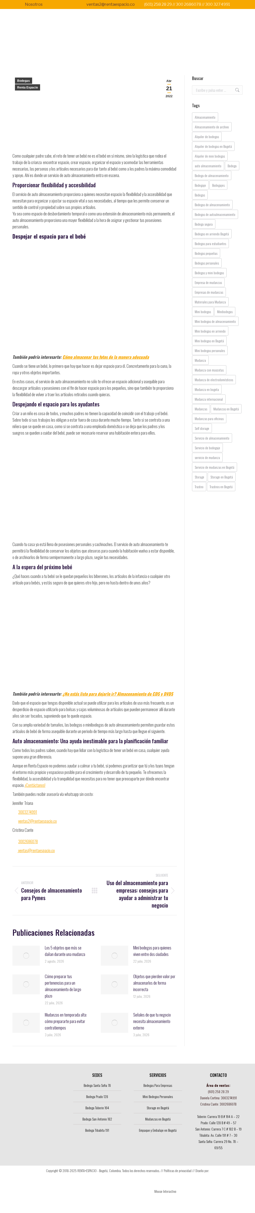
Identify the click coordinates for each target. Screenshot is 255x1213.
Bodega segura (204, 224)
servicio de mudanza (207, 457)
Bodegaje (200, 185)
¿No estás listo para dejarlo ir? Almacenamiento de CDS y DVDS (118, 694)
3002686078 (28, 841)
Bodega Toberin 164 (97, 1107)
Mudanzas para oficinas (209, 418)
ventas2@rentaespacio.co (110, 4)
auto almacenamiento (208, 165)
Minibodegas (225, 311)
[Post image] (26, 956)
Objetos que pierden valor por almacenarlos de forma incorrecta (154, 982)
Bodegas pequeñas (206, 253)
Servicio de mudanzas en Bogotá (214, 467)
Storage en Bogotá (221, 476)
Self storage (202, 428)
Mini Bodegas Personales (158, 1096)
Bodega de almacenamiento (212, 175)
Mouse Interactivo (165, 1191)
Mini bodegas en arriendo (210, 331)
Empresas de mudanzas (209, 292)
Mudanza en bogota (207, 389)
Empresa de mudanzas (208, 282)
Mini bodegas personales (210, 350)
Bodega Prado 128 (97, 1096)
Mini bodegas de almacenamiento (215, 321)
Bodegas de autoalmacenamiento (215, 214)
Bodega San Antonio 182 (97, 1118)
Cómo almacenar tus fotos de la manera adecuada (106, 357)
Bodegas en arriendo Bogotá (212, 233)
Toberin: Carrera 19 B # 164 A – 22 (218, 1116)
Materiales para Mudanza (210, 301)
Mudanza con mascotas (209, 370)
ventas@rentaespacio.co (36, 850)
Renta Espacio (27, 87)
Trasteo (199, 486)
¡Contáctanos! (34, 785)
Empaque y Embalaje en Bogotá (158, 1130)
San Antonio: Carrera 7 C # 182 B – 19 (218, 1128)
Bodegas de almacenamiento (212, 204)
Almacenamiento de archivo (212, 126)
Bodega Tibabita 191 (97, 1130)
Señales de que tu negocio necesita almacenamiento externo (152, 1021)
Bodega (232, 165)
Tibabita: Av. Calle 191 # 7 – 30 (218, 1135)
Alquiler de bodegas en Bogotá (213, 146)
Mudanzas (201, 408)
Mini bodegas (203, 311)
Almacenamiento (205, 117)
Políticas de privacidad (177, 1170)
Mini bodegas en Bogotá (209, 340)
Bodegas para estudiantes (210, 243)
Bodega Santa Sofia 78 (97, 1085)
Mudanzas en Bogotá (226, 408)
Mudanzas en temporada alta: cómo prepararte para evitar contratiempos (66, 1021)
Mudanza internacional (209, 399)
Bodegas (23, 81)
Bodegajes (218, 185)
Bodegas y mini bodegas (209, 272)
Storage (199, 476)
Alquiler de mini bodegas (210, 156)
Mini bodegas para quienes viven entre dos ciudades (152, 950)
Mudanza (200, 360)
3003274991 (27, 812)
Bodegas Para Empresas (157, 1085)
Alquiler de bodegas (207, 136)
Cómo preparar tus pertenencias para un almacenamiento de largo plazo (63, 986)
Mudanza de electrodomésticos (214, 379)
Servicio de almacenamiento (212, 438)
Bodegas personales (207, 263)
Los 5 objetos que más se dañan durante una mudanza (65, 950)
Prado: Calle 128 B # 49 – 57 (218, 1122)
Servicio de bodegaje (207, 447)
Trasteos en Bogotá (221, 486)
